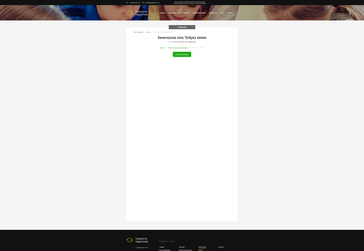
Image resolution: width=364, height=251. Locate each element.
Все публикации (138, 32)
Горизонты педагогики (142, 13)
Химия (148, 32)
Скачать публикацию (182, 54)
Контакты (230, 13)
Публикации (213, 13)
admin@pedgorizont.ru (153, 2)
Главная (162, 13)
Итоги (222, 13)
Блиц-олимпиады (174, 13)
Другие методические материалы (178, 47)
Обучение (186, 13)
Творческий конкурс (199, 13)
